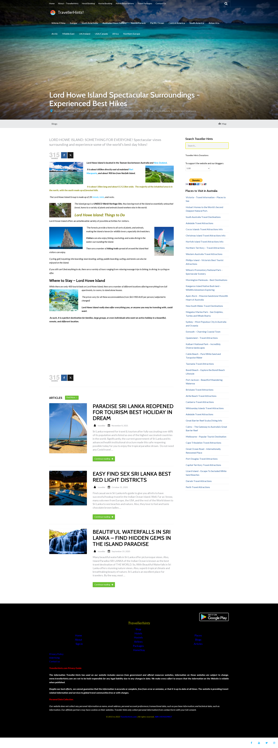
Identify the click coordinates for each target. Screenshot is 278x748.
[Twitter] (70, 155)
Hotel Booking (88, 3)
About (79, 639)
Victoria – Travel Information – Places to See (206, 199)
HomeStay (139, 650)
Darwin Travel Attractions (199, 481)
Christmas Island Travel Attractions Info (205, 235)
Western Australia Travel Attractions (204, 254)
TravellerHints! (70, 12)
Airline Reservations (125, 3)
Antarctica (214, 23)
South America (197, 23)
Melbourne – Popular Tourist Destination (206, 436)
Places (198, 635)
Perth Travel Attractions (198, 487)
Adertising (54, 657)
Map (223, 123)
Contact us (54, 661)
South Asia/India (90, 23)
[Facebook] (64, 155)
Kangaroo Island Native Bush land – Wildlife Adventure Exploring (203, 288)
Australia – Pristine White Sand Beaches (116, 111)
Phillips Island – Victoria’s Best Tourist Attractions (204, 262)
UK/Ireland (84, 33)
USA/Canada (101, 33)
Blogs (54, 123)
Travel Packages (144, 3)
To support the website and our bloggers (204, 163)
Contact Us (161, 3)
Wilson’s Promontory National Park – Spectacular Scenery (204, 272)
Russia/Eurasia (138, 23)
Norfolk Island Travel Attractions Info (204, 241)
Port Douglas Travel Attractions (202, 458)
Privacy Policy (56, 654)
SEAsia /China (58, 23)
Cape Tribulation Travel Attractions (203, 442)
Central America (177, 23)
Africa (115, 33)
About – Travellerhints (68, 3)
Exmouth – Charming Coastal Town (203, 331)
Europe (73, 23)
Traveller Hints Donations (197, 155)
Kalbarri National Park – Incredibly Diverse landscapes (203, 346)
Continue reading (102, 458)
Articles (198, 643)
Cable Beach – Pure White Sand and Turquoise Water (203, 356)
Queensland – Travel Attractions (202, 337)
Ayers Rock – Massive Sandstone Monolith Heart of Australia (207, 297)
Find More (71, 397)
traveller (101, 425)
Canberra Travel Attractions (200, 402)
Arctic (55, 33)
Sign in (79, 643)
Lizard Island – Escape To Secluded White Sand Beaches (206, 473)
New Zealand (160, 162)
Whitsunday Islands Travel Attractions (205, 408)
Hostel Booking (105, 3)
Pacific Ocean (157, 23)
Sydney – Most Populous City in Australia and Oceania (206, 323)
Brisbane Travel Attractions (199, 389)
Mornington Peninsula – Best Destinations (206, 280)
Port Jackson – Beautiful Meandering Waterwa (204, 381)
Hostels (138, 637)
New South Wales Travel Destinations (171, 111)
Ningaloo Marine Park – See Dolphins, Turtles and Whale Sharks (204, 314)
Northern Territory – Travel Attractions (205, 247)
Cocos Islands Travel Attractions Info (204, 229)
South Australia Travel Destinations (203, 217)
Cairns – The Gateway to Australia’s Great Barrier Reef (206, 428)
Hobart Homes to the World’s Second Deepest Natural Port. (204, 209)
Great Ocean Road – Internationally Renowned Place (203, 450)
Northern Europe (131, 33)
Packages (138, 645)
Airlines (138, 641)
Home (52, 3)
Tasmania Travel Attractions (200, 363)
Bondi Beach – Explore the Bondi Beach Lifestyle (205, 372)
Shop (138, 629)
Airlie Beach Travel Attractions (201, 395)
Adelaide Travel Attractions (199, 223)
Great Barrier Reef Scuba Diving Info (204, 420)
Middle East (68, 33)
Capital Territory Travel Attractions (203, 465)
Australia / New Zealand (114, 23)
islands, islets (98, 197)
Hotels (139, 633)
